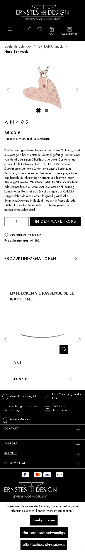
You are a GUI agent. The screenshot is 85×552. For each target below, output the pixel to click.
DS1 (17, 363)
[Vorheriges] (7, 90)
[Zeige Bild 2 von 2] (46, 110)
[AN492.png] (42, 90)
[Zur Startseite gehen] (42, 12)
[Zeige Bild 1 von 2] (38, 110)
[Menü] (9, 29)
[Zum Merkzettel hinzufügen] (64, 349)
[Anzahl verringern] (9, 221)
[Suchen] (29, 29)
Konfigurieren (44, 520)
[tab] (41, 258)
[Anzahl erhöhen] (24, 221)
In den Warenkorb (55, 221)
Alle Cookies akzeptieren (44, 544)
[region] (42, 90)
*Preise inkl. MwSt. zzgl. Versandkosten (27, 139)
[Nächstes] (77, 90)
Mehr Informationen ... (61, 511)
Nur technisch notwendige (43, 532)
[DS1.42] (42, 335)
